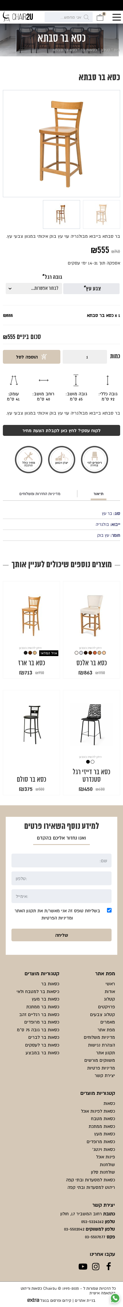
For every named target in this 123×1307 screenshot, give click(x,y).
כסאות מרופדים (101, 1141)
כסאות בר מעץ (45, 998)
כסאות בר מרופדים (41, 1021)
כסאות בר (89, 49)
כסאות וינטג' (103, 1149)
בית (117, 49)
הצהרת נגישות (101, 1044)
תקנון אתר (105, 1052)
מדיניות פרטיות (101, 1067)
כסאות (109, 1103)
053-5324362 (92, 1221)
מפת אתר (106, 1029)
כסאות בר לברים (43, 1037)
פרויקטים (106, 1006)
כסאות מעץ (104, 1133)
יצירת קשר (105, 1075)
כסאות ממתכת (102, 1126)
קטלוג (105, 49)
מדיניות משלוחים (99, 1037)
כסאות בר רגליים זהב (39, 1014)
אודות (110, 991)
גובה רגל (51, 277)
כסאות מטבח (103, 1118)
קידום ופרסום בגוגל (55, 1300)
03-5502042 (74, 1228)
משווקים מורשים (99, 1060)
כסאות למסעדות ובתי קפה (90, 1179)
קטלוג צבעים (102, 1014)
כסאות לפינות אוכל (98, 1111)
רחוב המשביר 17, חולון (81, 1213)
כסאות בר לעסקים (42, 1044)
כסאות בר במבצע (42, 1052)
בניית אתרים (85, 1300)
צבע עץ (92, 289)
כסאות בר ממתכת (42, 1006)
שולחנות (107, 1164)
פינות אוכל (105, 1156)
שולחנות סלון (103, 1171)
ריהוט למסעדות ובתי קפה (91, 1187)
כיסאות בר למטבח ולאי (38, 991)
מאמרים (107, 1021)
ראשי (110, 983)
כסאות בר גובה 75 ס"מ (38, 1029)
